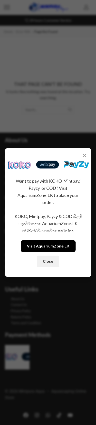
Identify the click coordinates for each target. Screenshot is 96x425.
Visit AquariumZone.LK (48, 246)
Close (48, 261)
